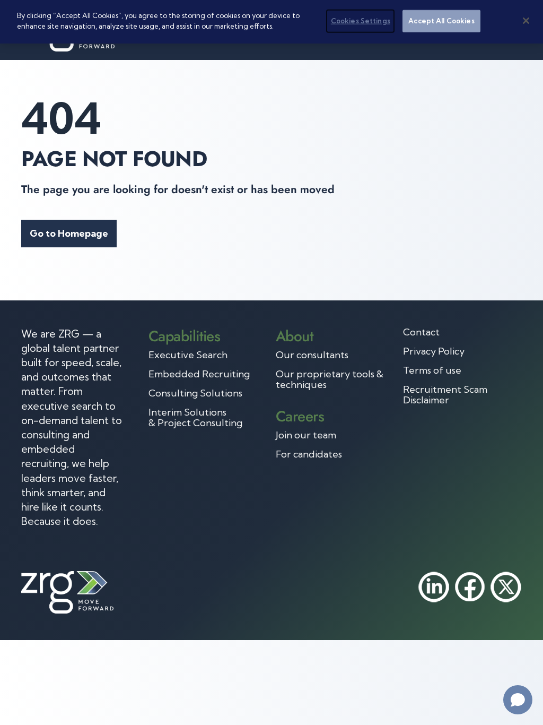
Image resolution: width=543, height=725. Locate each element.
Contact (421, 332)
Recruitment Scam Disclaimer (445, 394)
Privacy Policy (434, 351)
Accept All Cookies (441, 20)
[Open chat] (517, 699)
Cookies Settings (360, 20)
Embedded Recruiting (199, 374)
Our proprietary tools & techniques (329, 379)
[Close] (526, 20)
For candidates (309, 454)
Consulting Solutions (195, 393)
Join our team (306, 435)
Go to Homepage (69, 233)
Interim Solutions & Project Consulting (195, 417)
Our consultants (312, 355)
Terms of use (432, 370)
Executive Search (187, 355)
